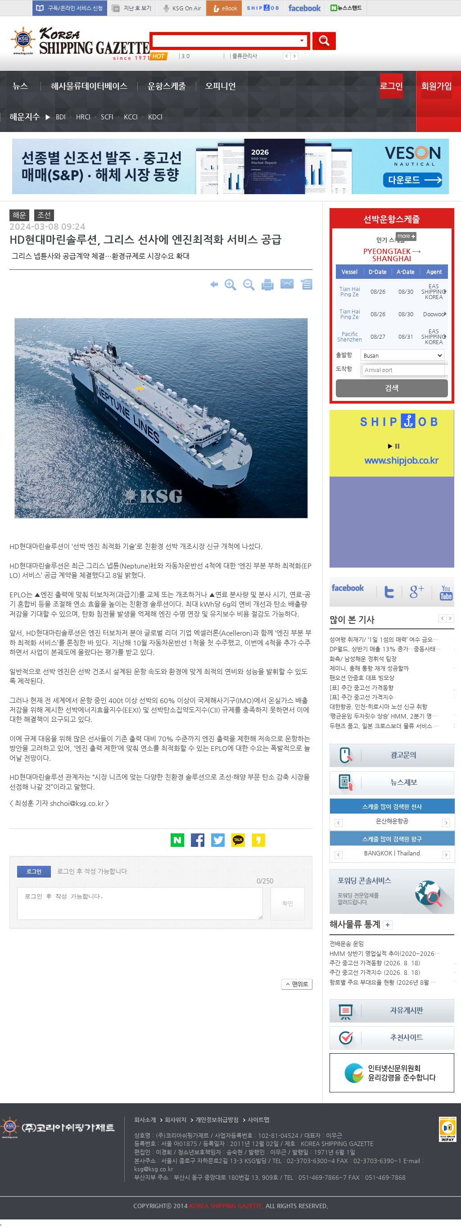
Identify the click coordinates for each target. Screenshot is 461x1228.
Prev (287, 56)
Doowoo (433, 314)
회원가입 (436, 86)
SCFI (107, 116)
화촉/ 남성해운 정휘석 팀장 (363, 658)
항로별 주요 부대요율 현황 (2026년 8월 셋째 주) (385, 982)
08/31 (405, 336)
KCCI (130, 116)
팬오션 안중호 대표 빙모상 (362, 677)
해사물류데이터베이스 (89, 86)
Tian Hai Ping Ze (349, 291)
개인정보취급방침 (217, 1120)
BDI (60, 116)
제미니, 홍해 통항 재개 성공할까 (369, 668)
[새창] (392, 1057)
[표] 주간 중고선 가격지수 (361, 697)
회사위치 (175, 1120)
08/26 (378, 291)
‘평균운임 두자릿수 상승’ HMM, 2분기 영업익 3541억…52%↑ (385, 716)
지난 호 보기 (137, 8)
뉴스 (20, 86)
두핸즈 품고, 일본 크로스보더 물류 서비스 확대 (385, 726)
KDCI (155, 116)
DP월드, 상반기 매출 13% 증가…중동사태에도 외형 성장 (385, 649)
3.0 (185, 56)
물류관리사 (244, 56)
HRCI (83, 116)
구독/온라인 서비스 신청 (75, 8)
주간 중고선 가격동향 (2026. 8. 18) (375, 963)
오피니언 (220, 86)
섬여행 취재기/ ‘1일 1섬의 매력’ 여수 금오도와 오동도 (385, 639)
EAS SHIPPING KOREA (433, 291)
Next (294, 56)
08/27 (378, 336)
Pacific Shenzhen (349, 336)
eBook (229, 8)
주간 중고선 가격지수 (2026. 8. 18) (375, 972)
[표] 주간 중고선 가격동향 (361, 687)
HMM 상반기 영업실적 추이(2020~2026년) (385, 953)
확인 (287, 903)
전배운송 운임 (347, 943)
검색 (391, 388)
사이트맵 (258, 1120)
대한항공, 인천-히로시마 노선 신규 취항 (378, 706)
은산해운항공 (392, 821)
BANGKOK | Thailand (392, 853)
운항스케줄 (167, 86)
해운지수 (24, 116)
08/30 (405, 291)
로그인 (391, 86)
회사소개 (145, 1120)
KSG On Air (186, 8)
